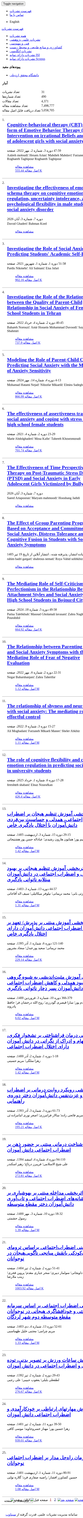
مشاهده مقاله (24, 166)
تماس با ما (17, 15)
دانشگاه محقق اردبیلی (24, 75)
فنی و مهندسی (19, 43)
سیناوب (11, 1514)
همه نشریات (18, 36)
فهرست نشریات (20, 11)
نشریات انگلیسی (21, 51)
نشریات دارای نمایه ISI (25, 55)
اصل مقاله (28, 170)
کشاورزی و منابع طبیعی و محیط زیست (36, 47)
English (14, 21)
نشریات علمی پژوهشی (25, 39)
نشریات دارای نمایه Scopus (27, 59)
